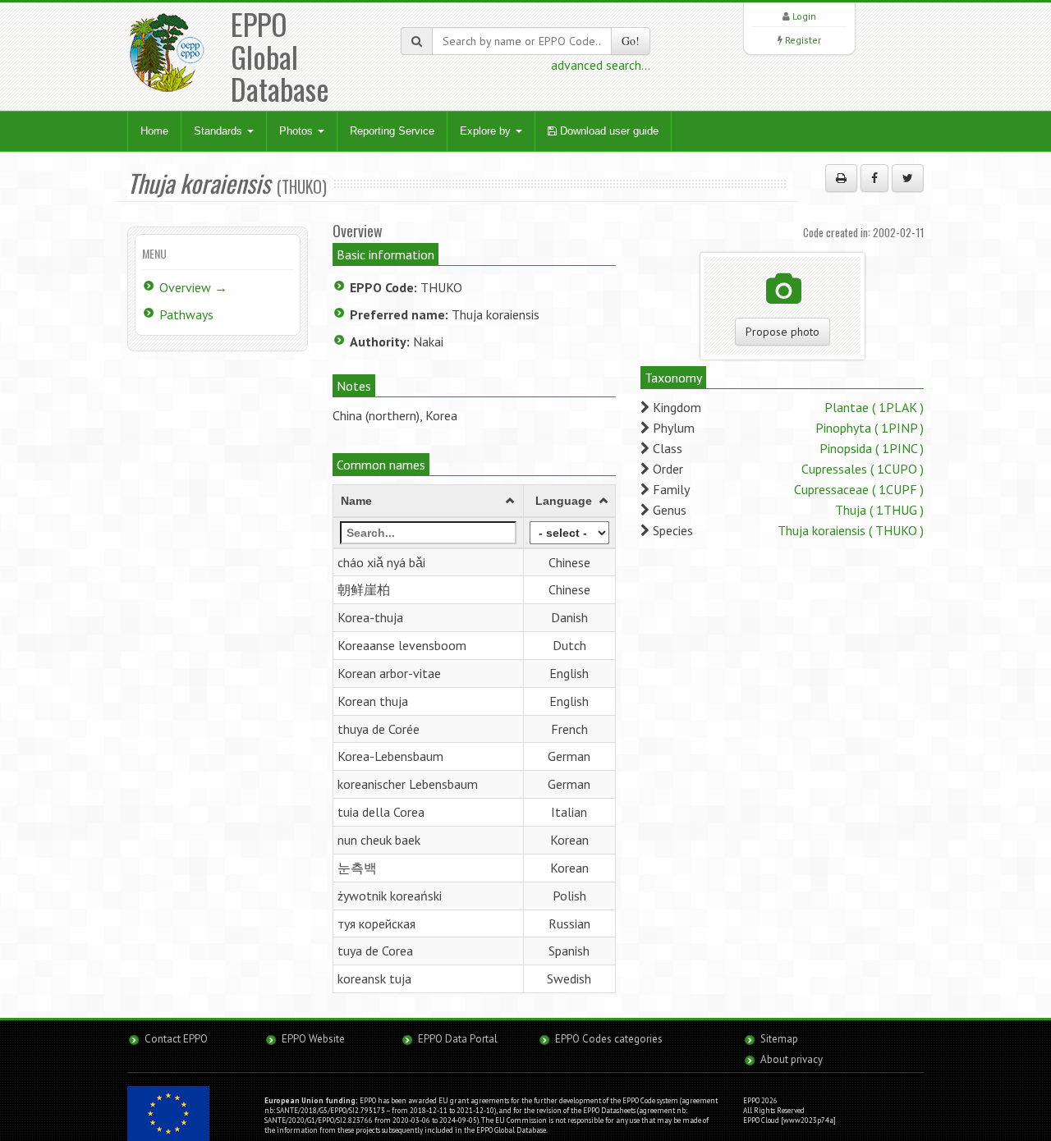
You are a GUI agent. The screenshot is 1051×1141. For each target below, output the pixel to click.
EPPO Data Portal (458, 1039)
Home (154, 131)
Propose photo (782, 331)
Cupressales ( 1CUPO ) (862, 469)
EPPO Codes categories (609, 1039)
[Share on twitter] (908, 178)
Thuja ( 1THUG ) (879, 510)
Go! (631, 40)
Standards (220, 131)
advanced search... (600, 65)
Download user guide (608, 131)
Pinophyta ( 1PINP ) (869, 427)
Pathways (186, 314)
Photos (297, 131)
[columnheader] (428, 500)
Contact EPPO (176, 1039)
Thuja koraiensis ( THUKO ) (851, 530)
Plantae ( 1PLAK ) (874, 407)
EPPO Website (313, 1039)
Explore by (487, 131)
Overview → (193, 287)
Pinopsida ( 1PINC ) (871, 448)
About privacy (791, 1059)
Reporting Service (392, 131)
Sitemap (779, 1039)
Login (804, 16)
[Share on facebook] (874, 178)
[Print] (841, 178)
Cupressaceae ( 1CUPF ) (859, 489)
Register (803, 40)
